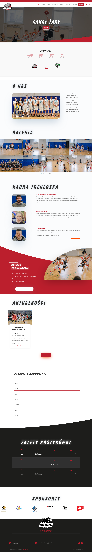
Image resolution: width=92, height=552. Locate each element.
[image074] (11, 155)
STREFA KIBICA (55, 4)
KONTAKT (74, 4)
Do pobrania (68, 4)
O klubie (61, 4)
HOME (39, 4)
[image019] (57, 171)
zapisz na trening (23, 288)
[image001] (11, 171)
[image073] (57, 155)
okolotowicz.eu (26, 549)
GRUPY (43, 4)
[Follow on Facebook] (79, 543)
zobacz (46, 28)
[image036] (34, 171)
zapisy (81, 4)
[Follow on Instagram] (82, 543)
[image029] (34, 155)
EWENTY (48, 4)
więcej (45, 355)
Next (50, 173)
